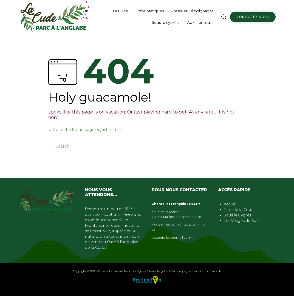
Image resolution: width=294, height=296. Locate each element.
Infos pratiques (150, 11)
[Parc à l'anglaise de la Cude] (55, 17)
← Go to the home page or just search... (85, 129)
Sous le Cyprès (237, 215)
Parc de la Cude (239, 209)
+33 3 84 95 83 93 (165, 225)
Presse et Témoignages (192, 11)
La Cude (120, 11)
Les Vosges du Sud (241, 221)
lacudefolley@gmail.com (171, 237)
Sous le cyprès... (166, 22)
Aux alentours (200, 22)
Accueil (230, 204)
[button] (253, 17)
